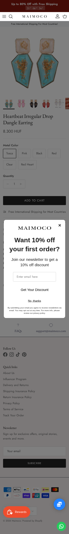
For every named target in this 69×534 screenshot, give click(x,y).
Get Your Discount (34, 290)
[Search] (12, 16)
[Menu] (4, 16)
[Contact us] (61, 526)
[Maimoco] (34, 16)
